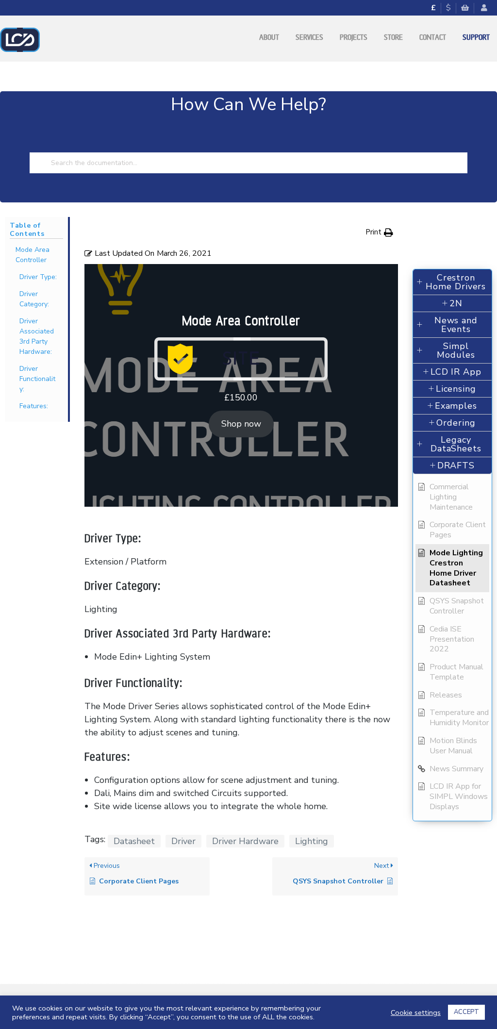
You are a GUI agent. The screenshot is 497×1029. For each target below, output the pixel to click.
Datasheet (134, 841)
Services (309, 37)
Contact (432, 37)
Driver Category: (34, 299)
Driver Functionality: (37, 379)
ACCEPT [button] (466, 1012)
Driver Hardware (245, 841)
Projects (353, 37)
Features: (33, 406)
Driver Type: (38, 277)
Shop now (241, 424)
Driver (183, 841)
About (269, 37)
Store (393, 37)
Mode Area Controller (33, 255)
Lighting (311, 841)
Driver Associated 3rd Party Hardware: (36, 336)
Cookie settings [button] (416, 1012)
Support (476, 37)
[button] (379, 232)
